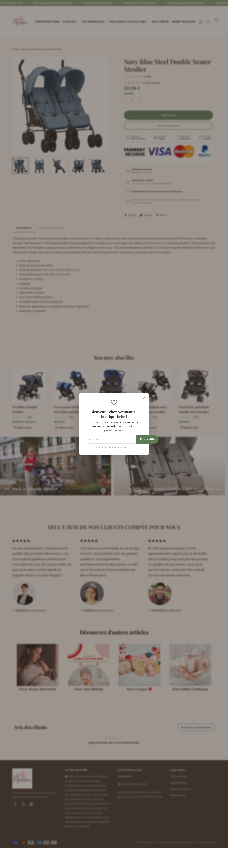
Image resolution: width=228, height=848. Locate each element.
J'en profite (147, 439)
